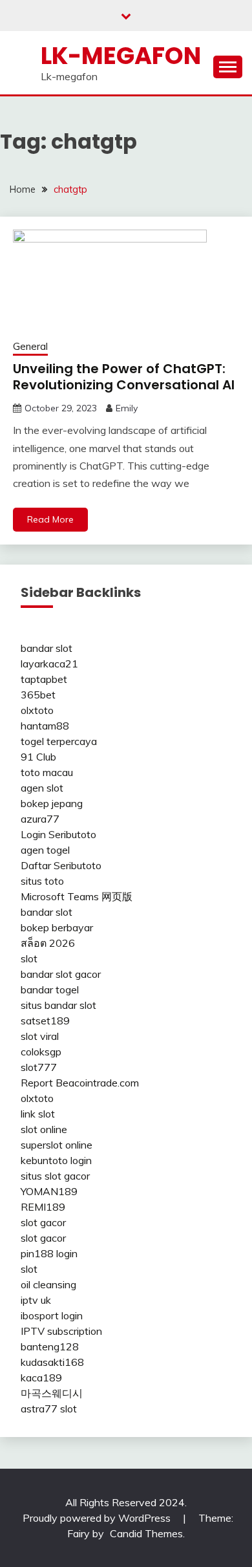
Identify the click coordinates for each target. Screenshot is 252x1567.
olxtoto (37, 710)
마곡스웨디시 (52, 1393)
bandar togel (50, 989)
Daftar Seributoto (61, 865)
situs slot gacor (55, 1175)
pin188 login (49, 1253)
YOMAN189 (49, 1191)
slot (29, 958)
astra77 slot (49, 1408)
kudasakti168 (52, 1362)
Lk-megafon (121, 55)
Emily (127, 408)
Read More (50, 519)
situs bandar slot (58, 1005)
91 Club (38, 756)
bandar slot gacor (61, 973)
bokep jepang (52, 803)
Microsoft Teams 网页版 (76, 896)
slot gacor (43, 1222)
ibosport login (52, 1315)
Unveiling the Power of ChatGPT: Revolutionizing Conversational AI (124, 377)
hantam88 (45, 725)
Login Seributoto (58, 834)
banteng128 (50, 1346)
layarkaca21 (49, 663)
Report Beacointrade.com (80, 1082)
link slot (38, 1113)
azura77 (40, 818)
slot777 (39, 1067)
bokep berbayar (57, 927)
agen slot (42, 787)
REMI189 (43, 1206)
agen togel (45, 849)
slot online (44, 1129)
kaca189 (41, 1377)
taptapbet (44, 679)
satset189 (45, 1020)
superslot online (56, 1144)
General (30, 346)
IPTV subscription (61, 1330)
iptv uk (36, 1299)
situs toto (42, 880)
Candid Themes (146, 1533)
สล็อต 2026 (48, 942)
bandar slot (46, 648)
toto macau (47, 772)
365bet (38, 694)
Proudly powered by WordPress (98, 1517)
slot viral (40, 1036)
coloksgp (41, 1051)
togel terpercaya (59, 741)
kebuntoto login (56, 1160)
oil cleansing (48, 1284)
